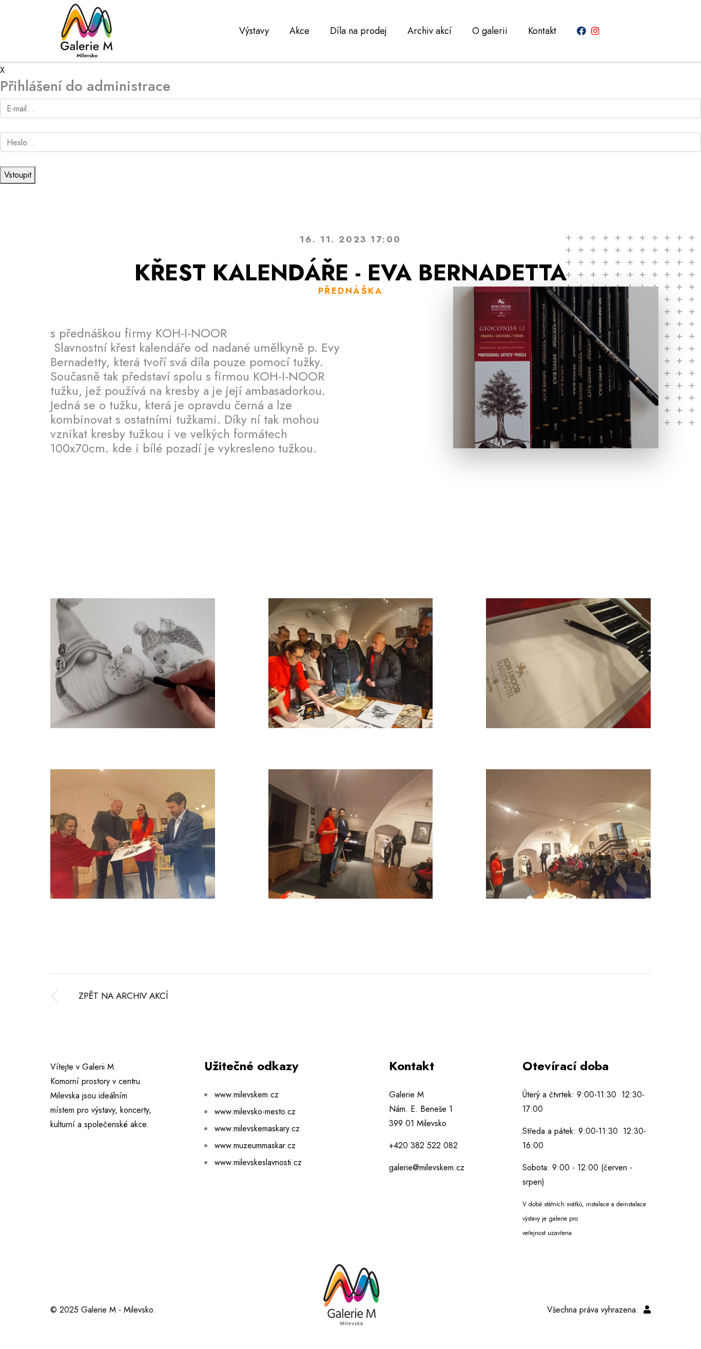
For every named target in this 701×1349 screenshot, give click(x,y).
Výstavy (254, 30)
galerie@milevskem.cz (426, 1167)
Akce (299, 30)
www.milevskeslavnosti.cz (258, 1162)
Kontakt (542, 30)
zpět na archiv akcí (123, 996)
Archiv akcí (429, 30)
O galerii (490, 30)
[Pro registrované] (647, 1310)
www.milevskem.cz (247, 1094)
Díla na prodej (358, 30)
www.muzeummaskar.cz (255, 1145)
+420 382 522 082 (423, 1145)
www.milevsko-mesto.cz (255, 1111)
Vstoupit (17, 175)
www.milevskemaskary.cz (257, 1128)
